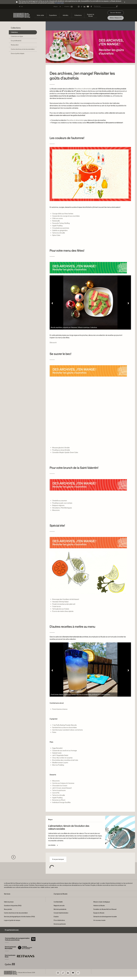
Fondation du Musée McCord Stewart (104, 909)
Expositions (53, 15)
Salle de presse (9, 902)
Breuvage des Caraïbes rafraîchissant (65, 599)
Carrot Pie (55, 793)
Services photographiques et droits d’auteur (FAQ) (19, 916)
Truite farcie (56, 606)
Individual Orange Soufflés (61, 802)
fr (19, 6)
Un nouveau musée (99, 920)
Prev (52, 303)
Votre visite (40, 15)
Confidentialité (58, 902)
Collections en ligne (17, 36)
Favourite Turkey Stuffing (61, 223)
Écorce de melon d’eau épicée (62, 611)
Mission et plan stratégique (101, 902)
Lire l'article (51, 845)
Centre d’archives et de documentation (23, 49)
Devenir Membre (115, 12)
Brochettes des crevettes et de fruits (65, 760)
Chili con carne (57, 218)
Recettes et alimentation (83, 89)
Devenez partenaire (60, 924)
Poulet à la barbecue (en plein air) (63, 604)
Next (128, 303)
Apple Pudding (57, 226)
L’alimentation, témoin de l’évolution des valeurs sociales (68, 827)
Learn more (54, 887)
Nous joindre (8, 909)
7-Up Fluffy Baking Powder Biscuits (64, 725)
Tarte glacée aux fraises (60, 609)
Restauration (15, 45)
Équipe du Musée (98, 913)
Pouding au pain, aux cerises (62, 503)
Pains (54, 732)
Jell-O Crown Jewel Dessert (62, 788)
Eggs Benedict (57, 748)
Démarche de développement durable (105, 916)
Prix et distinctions (59, 920)
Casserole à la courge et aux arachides (66, 216)
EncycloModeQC (16, 40)
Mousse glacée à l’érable (61, 448)
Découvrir (53, 342)
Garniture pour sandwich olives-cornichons (67, 730)
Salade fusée (56, 753)
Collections (78, 15)
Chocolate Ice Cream (59, 786)
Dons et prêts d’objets (17, 53)
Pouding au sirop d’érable (61, 450)
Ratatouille (56, 221)
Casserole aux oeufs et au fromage (64, 751)
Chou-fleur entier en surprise (62, 758)
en (22, 6)
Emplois (56, 916)
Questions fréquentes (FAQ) (12, 905)
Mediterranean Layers (60, 763)
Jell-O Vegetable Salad (60, 755)
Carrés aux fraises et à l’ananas (63, 783)
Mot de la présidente (60, 909)
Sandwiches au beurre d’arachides (64, 727)
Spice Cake (56, 235)
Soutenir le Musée (90, 15)
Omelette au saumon (59, 501)
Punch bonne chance (59, 709)
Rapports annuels (59, 905)
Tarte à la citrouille (58, 233)
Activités (65, 15)
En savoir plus (59, 3)
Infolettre (67, 6)
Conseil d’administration (61, 913)
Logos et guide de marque (12, 920)
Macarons (56, 510)
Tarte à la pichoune (59, 790)
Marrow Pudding (58, 765)
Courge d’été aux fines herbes (62, 214)
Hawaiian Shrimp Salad (60, 602)
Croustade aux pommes (60, 228)
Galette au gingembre (59, 230)
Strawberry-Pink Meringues (62, 508)
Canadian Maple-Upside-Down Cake (65, 452)
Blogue (56, 6)
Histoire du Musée (99, 905)
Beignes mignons (58, 505)
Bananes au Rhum (58, 800)
